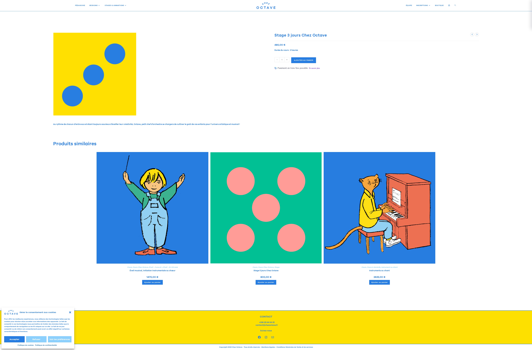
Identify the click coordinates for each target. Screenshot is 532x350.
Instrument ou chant (389, 267)
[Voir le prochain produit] (477, 34)
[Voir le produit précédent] (472, 34)
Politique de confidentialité (46, 345)
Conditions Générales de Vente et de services (295, 347)
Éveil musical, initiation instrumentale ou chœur (152, 270)
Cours (129, 267)
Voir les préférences (59, 339)
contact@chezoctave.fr (266, 325)
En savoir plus (314, 68)
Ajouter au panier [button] (152, 282)
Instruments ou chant (379, 270)
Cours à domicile (373, 267)
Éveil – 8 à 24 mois (170, 267)
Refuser (36, 339)
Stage (276, 267)
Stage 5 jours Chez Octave (266, 270)
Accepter (14, 339)
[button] (70, 312)
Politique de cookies (26, 345)
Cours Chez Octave (140, 267)
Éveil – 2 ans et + (155, 267)
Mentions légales (268, 347)
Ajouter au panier (303, 60)
